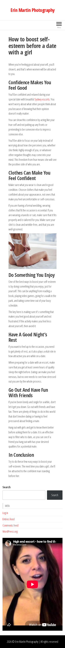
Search (6, 487)
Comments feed (10, 525)
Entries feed (8, 519)
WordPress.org (10, 531)
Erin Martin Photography (32, 10)
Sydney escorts (42, 99)
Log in (5, 513)
